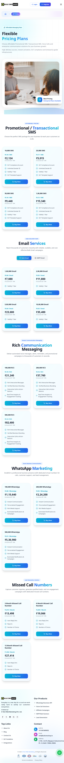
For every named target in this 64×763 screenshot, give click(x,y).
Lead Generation (41, 717)
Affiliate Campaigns (42, 710)
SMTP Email (41, 258)
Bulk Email (25, 258)
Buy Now (17, 182)
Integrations (8, 743)
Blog (5, 732)
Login (35, 4)
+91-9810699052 (44, 730)
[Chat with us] (59, 752)
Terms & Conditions (27, 760)
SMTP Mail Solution (42, 714)
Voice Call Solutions (42, 706)
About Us (7, 728)
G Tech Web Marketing (28, 752)
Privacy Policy (38, 760)
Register (46, 4)
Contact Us (7, 735)
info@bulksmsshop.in (46, 736)
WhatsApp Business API (44, 703)
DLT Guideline (8, 739)
